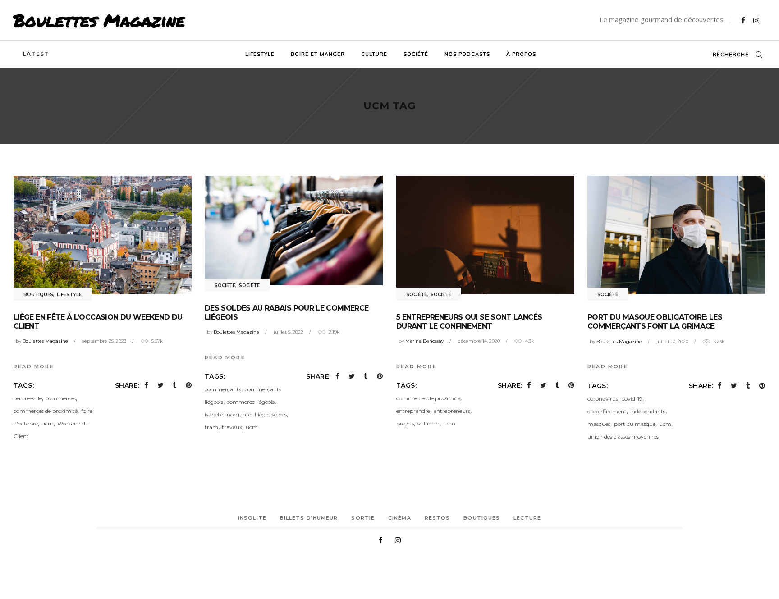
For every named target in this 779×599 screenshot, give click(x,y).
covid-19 (632, 398)
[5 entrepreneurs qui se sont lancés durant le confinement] (485, 235)
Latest (36, 53)
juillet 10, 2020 (672, 341)
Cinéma (399, 518)
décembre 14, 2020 (479, 341)
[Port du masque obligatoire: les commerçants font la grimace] (676, 235)
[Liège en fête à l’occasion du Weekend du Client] (103, 235)
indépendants (647, 411)
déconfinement (607, 411)
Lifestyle (69, 294)
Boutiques (38, 294)
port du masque (634, 424)
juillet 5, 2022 (288, 332)
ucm (47, 423)
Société (225, 285)
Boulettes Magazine (99, 20)
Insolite (252, 518)
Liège (261, 414)
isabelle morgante (228, 414)
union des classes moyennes (623, 436)
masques (598, 424)
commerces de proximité (46, 410)
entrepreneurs (452, 410)
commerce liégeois (251, 401)
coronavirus (602, 398)
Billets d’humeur (309, 518)
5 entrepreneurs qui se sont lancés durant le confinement (469, 321)
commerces (61, 398)
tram (211, 427)
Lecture (527, 518)
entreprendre (413, 410)
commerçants (223, 389)
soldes (279, 414)
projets (405, 423)
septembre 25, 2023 (104, 341)
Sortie (363, 518)
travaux (232, 427)
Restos (437, 518)
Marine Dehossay (424, 341)
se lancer (428, 423)
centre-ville (28, 398)
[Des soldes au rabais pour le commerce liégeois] (294, 230)
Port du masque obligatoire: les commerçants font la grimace (654, 321)
